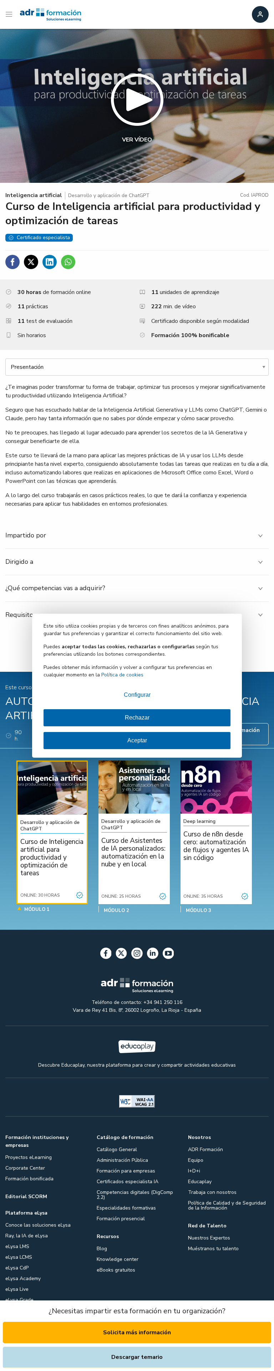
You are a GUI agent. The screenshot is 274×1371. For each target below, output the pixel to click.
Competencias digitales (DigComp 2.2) (135, 1195)
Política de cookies (122, 674)
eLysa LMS (17, 1246)
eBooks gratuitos (116, 1270)
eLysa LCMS (18, 1257)
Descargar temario (137, 1357)
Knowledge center (117, 1259)
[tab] (137, 535)
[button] (137, 106)
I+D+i (194, 1171)
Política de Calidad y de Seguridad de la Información (227, 1205)
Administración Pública (122, 1160)
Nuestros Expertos (209, 1238)
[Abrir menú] (9, 14)
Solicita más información (137, 1332)
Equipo (195, 1160)
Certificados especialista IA (127, 1181)
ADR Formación (205, 1149)
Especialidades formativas (126, 1208)
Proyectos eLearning (28, 1157)
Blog (102, 1248)
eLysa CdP (17, 1267)
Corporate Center (25, 1168)
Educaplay (200, 1181)
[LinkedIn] (152, 955)
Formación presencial (121, 1218)
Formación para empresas (126, 1171)
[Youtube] (168, 955)
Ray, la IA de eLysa (26, 1235)
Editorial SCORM (26, 1196)
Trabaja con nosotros (212, 1192)
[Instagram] (137, 955)
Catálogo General (117, 1149)
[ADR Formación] (50, 14)
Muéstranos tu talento (213, 1248)
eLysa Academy (23, 1278)
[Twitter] (121, 955)
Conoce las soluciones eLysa (38, 1225)
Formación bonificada (29, 1178)
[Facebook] (106, 955)
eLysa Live (17, 1289)
